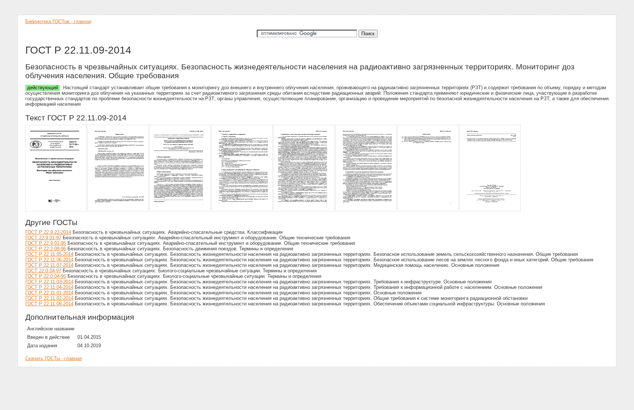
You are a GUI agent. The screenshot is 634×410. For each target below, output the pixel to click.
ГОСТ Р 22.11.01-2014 (49, 292)
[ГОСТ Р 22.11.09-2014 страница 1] (56, 210)
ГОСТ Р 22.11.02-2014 (49, 298)
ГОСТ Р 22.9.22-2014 (48, 232)
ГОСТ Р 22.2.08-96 (45, 248)
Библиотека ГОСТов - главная (58, 21)
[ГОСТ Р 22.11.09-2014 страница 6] (366, 210)
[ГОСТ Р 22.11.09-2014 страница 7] (428, 210)
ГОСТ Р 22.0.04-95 (45, 276)
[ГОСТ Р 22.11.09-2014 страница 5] (304, 210)
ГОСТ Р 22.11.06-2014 (49, 259)
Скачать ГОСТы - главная (53, 358)
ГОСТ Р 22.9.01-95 (45, 243)
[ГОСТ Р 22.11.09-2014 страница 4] (242, 210)
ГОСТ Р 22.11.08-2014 (49, 303)
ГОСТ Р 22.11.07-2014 (49, 265)
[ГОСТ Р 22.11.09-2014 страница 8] (490, 210)
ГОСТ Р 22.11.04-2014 (49, 287)
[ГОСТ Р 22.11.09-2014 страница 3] (180, 210)
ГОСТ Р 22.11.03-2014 (49, 281)
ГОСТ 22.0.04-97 (43, 270)
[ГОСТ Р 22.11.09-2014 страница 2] (118, 210)
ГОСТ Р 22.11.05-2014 (49, 254)
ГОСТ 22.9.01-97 (43, 237)
